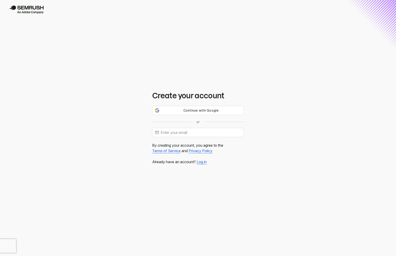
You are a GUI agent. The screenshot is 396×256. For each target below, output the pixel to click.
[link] (166, 151)
